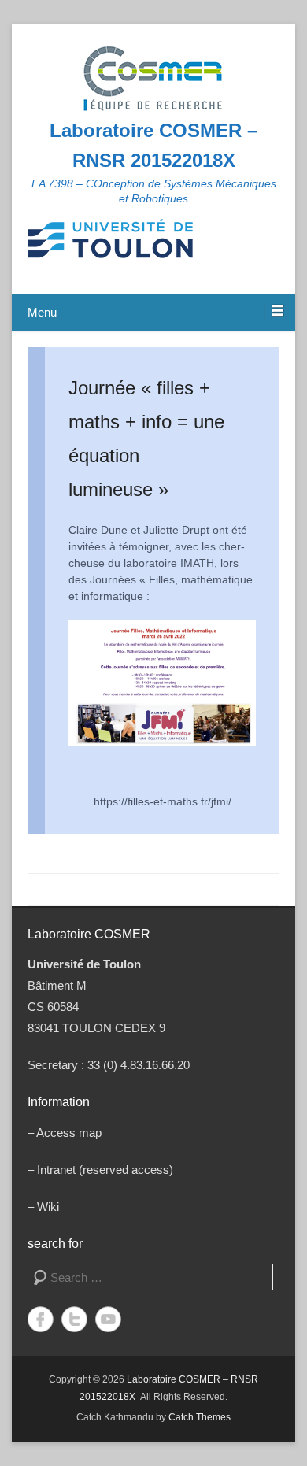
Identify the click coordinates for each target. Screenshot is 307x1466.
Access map (69, 1132)
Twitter (74, 1319)
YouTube (108, 1319)
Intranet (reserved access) (105, 1169)
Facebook (41, 1319)
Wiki (48, 1206)
